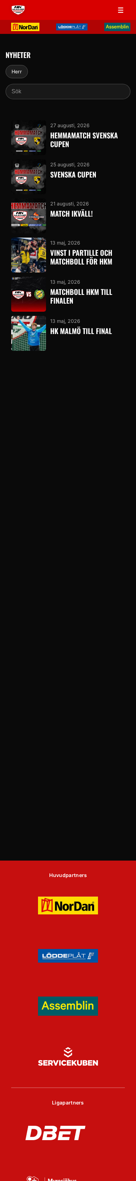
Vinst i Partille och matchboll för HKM (81, 257)
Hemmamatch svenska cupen (84, 140)
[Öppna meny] (120, 10)
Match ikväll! (71, 213)
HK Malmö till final (81, 331)
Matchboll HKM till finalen (81, 296)
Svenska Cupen (73, 174)
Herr (17, 71)
